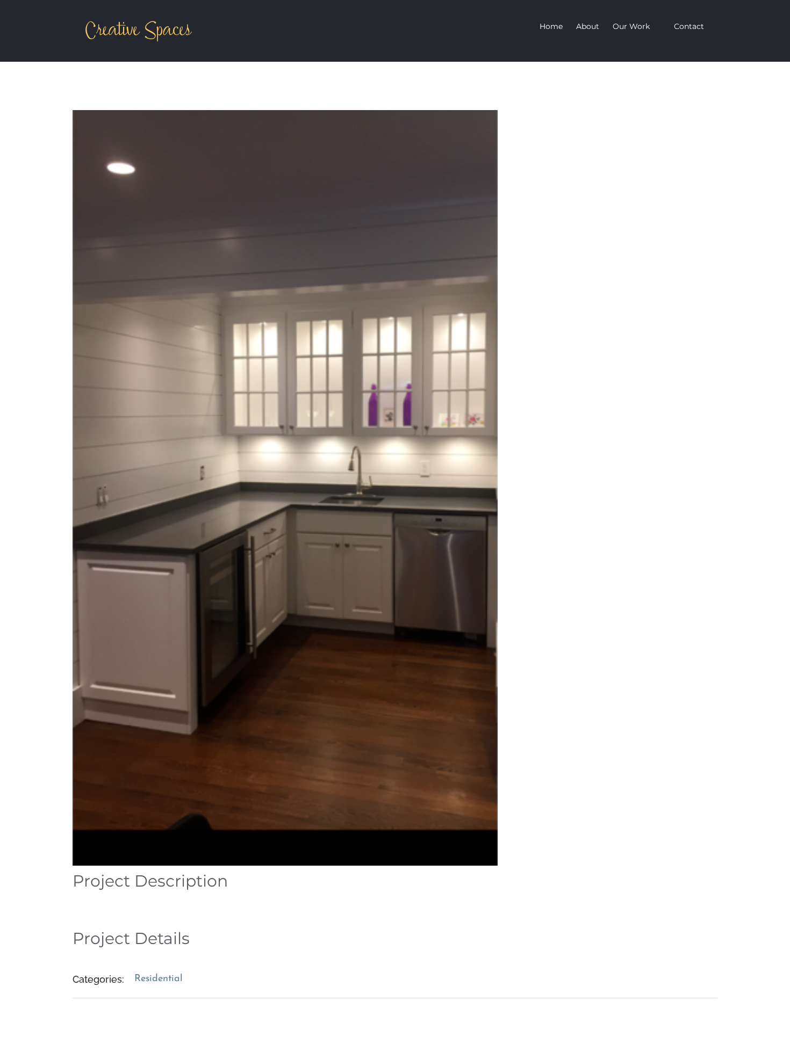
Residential (158, 979)
